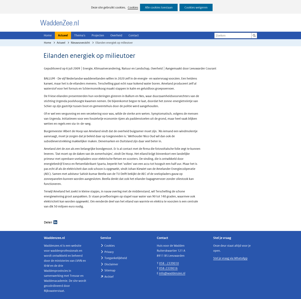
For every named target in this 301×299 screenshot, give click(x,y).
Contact (134, 35)
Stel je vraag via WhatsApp (230, 258)
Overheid (116, 35)
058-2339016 (168, 268)
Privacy (109, 252)
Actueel (63, 35)
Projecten (98, 35)
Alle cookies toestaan (159, 7)
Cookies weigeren (196, 7)
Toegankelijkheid (115, 258)
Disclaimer (111, 264)
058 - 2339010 (169, 263)
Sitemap (109, 270)
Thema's (79, 35)
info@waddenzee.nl (172, 273)
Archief (109, 276)
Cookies (133, 7)
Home (48, 35)
